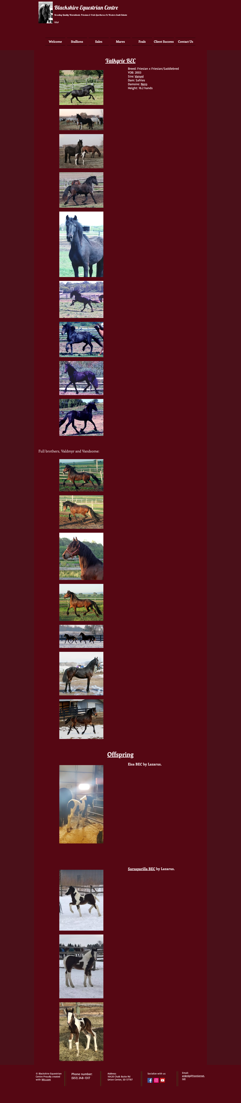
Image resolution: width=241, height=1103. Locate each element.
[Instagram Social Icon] (156, 1080)
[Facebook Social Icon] (149, 1080)
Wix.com (46, 1079)
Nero (144, 84)
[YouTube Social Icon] (162, 1080)
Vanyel (139, 76)
